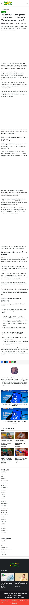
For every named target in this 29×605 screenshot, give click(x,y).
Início (3, 9)
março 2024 (3, 528)
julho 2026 (3, 471)
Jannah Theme (4, 600)
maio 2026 (3, 474)
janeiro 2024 (3, 532)
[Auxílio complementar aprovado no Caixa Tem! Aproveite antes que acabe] (21, 452)
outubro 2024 (4, 512)
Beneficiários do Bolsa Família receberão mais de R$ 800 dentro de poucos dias (7, 442)
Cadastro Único (4, 547)
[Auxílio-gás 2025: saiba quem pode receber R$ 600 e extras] (21, 577)
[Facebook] (2, 362)
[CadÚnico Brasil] (7, 3)
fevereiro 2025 (4, 503)
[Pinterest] (10, 362)
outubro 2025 (4, 485)
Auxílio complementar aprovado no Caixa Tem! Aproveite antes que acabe (21, 459)
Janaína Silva (5, 23)
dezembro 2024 (4, 508)
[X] (5, 362)
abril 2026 (3, 476)
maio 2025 (3, 496)
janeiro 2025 (3, 505)
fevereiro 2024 (4, 530)
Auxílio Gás (3, 540)
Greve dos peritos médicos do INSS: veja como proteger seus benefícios (20, 442)
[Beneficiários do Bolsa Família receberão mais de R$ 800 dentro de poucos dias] (7, 435)
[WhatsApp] (12, 362)
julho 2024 (3, 519)
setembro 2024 (4, 514)
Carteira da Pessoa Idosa (6, 549)
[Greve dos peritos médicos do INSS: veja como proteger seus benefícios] (21, 435)
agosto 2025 (3, 489)
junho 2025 (3, 494)
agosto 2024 (3, 517)
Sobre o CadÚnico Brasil (10, 597)
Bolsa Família (3, 543)
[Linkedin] (7, 362)
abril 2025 (3, 498)
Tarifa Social (3, 554)
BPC (2, 545)
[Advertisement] (14, 47)
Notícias (7, 9)
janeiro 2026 (3, 478)
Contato (22, 597)
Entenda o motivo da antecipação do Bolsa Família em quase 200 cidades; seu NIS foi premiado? (6, 459)
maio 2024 (3, 523)
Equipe (17, 597)
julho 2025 (3, 492)
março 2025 (3, 501)
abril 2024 (3, 526)
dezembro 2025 (4, 480)
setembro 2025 (4, 487)
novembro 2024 (4, 510)
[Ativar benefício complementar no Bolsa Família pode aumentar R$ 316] (7, 577)
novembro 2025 (4, 483)
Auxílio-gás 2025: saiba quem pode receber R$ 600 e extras (21, 583)
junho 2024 (3, 521)
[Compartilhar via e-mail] (15, 362)
